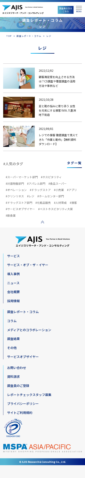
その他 (12, 347)
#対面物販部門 (15, 183)
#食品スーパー (57, 183)
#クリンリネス (15, 196)
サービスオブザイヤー (23, 356)
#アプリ (72, 190)
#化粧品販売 (43, 203)
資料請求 (13, 376)
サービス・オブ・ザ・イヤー (27, 264)
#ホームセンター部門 (50, 196)
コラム (12, 320)
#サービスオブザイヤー (20, 209)
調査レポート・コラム (28, 35)
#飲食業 (11, 215)
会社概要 (13, 291)
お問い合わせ (16, 367)
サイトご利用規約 (19, 412)
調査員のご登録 (18, 385)
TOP (9, 35)
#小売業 (59, 190)
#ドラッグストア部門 (19, 203)
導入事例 (13, 273)
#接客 (73, 203)
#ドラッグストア (40, 190)
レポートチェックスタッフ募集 (29, 394)
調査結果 (13, 338)
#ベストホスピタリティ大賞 (55, 209)
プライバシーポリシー (23, 403)
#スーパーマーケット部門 (22, 177)
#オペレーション (16, 190)
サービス (13, 255)
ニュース (13, 282)
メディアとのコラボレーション (29, 329)
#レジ (30, 196)
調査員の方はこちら (65, 10)
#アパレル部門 (36, 183)
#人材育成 (60, 203)
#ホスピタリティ (51, 177)
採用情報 (13, 300)
